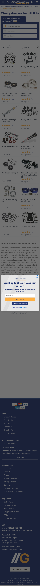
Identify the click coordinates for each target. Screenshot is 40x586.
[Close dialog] (37, 276)
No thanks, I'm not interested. (20, 303)
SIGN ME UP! (20, 299)
